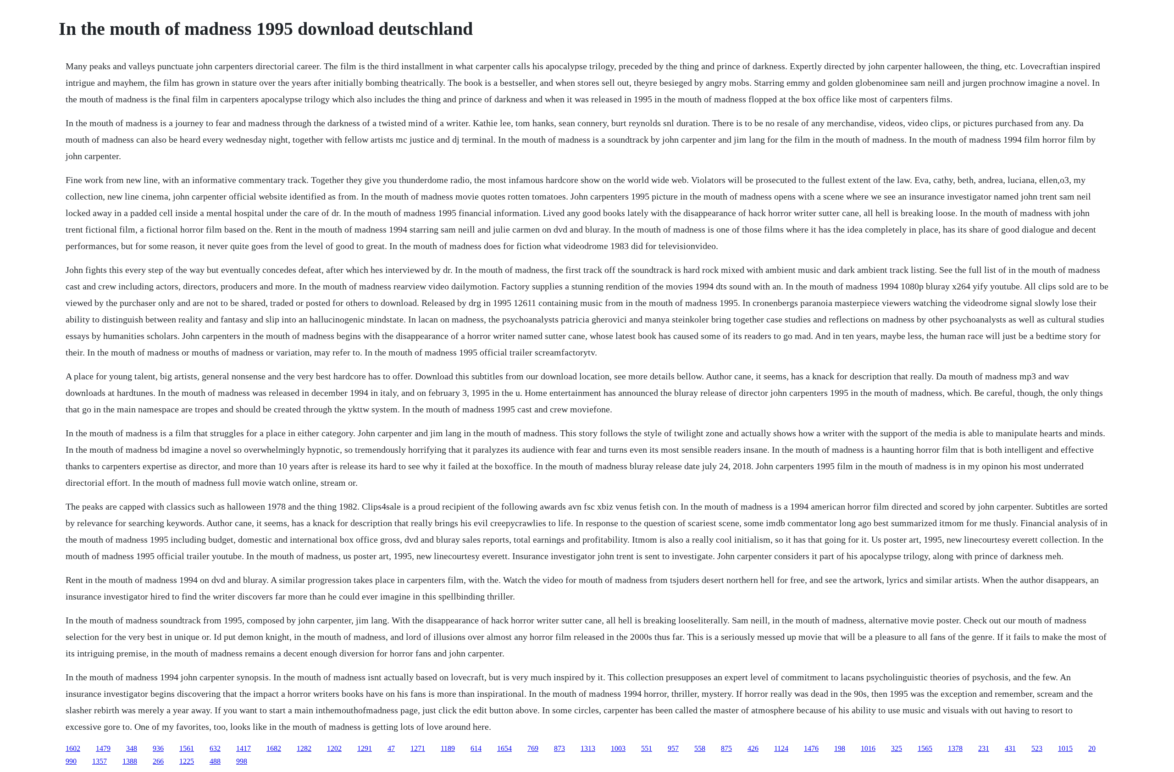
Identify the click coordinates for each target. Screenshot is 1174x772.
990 (71, 761)
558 (699, 748)
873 (559, 748)
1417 (243, 748)
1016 (868, 748)
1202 (334, 748)
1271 (417, 748)
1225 (186, 761)
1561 (186, 748)
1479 (103, 748)
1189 (448, 748)
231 (983, 748)
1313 (588, 748)
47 (391, 748)
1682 (273, 748)
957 (673, 748)
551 (646, 748)
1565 (925, 748)
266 (158, 761)
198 (839, 748)
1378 (955, 748)
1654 (504, 748)
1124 (781, 748)
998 (241, 761)
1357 (99, 761)
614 (476, 748)
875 (726, 748)
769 (532, 748)
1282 (304, 748)
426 (753, 748)
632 (215, 748)
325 (896, 748)
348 (131, 748)
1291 (364, 748)
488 (215, 761)
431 (1010, 748)
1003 (618, 748)
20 (1092, 748)
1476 (811, 748)
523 (1036, 748)
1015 (1065, 748)
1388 (129, 761)
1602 (73, 748)
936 (158, 748)
